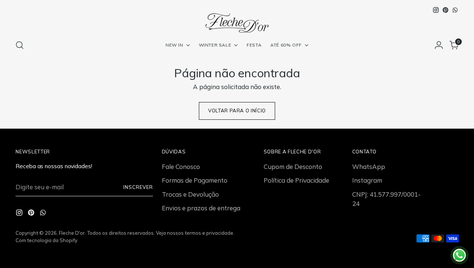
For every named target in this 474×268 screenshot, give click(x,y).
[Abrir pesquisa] (19, 45)
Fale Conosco (181, 166)
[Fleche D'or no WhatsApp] (455, 10)
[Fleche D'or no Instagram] (436, 10)
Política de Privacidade (296, 180)
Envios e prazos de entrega (201, 208)
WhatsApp (368, 166)
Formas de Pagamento (194, 180)
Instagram (367, 180)
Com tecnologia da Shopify (46, 240)
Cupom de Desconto (293, 166)
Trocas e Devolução (190, 194)
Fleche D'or (72, 233)
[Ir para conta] (438, 45)
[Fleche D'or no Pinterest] (445, 10)
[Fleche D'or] (237, 23)
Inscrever (138, 187)
